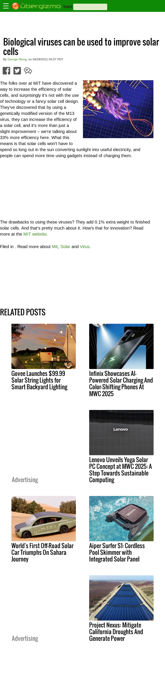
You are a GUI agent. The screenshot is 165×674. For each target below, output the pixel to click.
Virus (85, 246)
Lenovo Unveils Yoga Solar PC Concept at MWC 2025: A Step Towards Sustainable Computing (120, 469)
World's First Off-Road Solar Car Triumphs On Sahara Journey (42, 552)
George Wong (17, 59)
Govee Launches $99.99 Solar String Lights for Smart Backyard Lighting (39, 380)
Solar (65, 246)
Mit (55, 246)
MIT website (35, 234)
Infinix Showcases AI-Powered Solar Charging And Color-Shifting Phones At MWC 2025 (121, 383)
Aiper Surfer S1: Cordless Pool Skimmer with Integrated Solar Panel (117, 552)
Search (67, 6)
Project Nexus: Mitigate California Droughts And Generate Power (116, 632)
